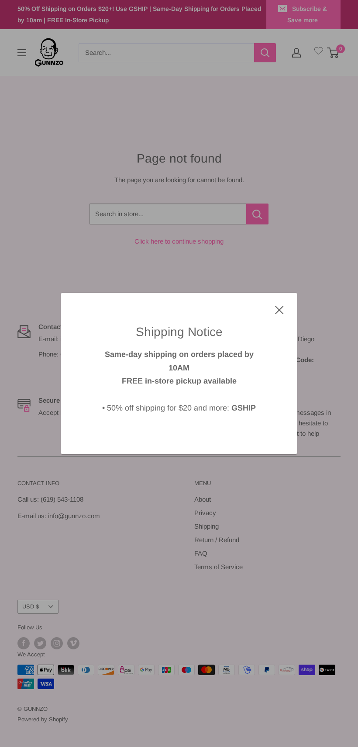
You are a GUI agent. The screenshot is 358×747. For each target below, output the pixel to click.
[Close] (279, 309)
